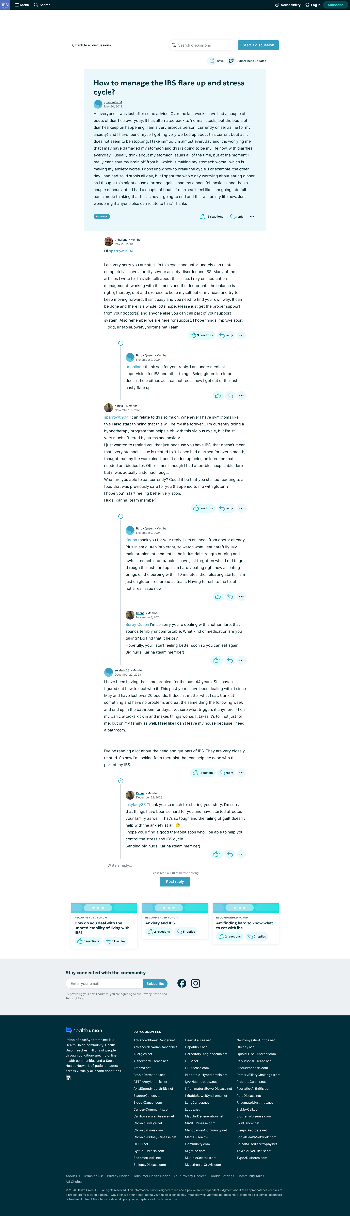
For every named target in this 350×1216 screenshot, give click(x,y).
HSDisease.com (197, 1068)
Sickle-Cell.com (248, 1109)
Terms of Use (74, 998)
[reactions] (218, 395)
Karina (119, 405)
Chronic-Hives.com (148, 1130)
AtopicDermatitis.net (149, 1075)
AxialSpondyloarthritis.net (153, 1088)
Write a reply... (120, 865)
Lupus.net (192, 1109)
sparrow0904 (113, 102)
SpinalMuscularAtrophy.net (257, 1144)
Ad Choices (74, 1182)
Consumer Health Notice (151, 1176)
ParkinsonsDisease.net (254, 1061)
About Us (73, 1176)
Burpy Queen (145, 355)
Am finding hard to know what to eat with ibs (244, 925)
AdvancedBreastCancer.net (154, 1040)
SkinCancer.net (248, 1123)
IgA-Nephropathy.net (201, 1082)
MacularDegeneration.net (204, 1116)
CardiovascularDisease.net (153, 1116)
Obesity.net (245, 1047)
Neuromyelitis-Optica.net (256, 1040)
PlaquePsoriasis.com (252, 1068)
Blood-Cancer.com (147, 1102)
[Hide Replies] (120, 343)
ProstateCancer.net (251, 1082)
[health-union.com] (84, 1031)
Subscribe (336, 5)
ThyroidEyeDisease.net (254, 1151)
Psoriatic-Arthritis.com (254, 1088)
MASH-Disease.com (200, 1123)
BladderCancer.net (147, 1096)
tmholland (121, 239)
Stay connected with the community (106, 972)
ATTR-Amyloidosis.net (150, 1082)
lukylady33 (122, 670)
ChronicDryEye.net (147, 1123)
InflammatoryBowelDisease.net (208, 1088)
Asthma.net (142, 1068)
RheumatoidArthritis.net (255, 1102)
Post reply (175, 881)
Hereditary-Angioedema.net (206, 1054)
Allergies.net (142, 1054)
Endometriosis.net (147, 1158)
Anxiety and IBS (160, 923)
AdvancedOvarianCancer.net (155, 1047)
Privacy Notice (151, 994)
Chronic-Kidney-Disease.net (154, 1137)
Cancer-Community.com (152, 1109)
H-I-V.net (191, 1061)
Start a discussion (258, 45)
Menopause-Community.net (206, 1130)
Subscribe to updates (251, 61)
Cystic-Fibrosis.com (148, 1151)
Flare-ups (102, 216)
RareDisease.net (249, 1096)
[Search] (173, 45)
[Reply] (230, 395)
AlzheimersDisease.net (150, 1061)
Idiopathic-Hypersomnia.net (206, 1075)
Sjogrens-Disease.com (254, 1116)
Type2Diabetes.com (252, 1158)
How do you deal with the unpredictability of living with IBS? (102, 928)
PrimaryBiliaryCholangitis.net (259, 1075)
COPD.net (140, 1144)
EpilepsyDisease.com (149, 1165)
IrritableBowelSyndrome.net (142, 327)
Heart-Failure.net (198, 1040)
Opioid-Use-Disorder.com (256, 1054)
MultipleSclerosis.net (201, 1158)
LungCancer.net (197, 1102)
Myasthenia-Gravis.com (203, 1165)
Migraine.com (195, 1151)
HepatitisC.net (196, 1047)
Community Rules (250, 1176)
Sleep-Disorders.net (252, 1130)
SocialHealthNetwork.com (256, 1137)
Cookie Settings (222, 1176)
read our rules (169, 873)
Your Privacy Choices (190, 1176)
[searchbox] (207, 45)
